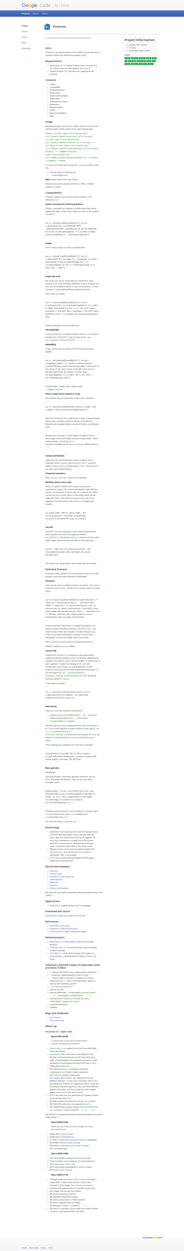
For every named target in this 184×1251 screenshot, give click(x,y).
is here (93, 1063)
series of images (85, 1167)
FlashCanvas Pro (57, 931)
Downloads (26, 48)
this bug (83, 975)
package (57, 126)
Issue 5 (87, 68)
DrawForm (54, 906)
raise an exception (87, 1101)
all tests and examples (59, 888)
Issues (24, 37)
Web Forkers (55, 942)
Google (24, 1248)
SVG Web (54, 953)
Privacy (43, 1248)
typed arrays (79, 1140)
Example (57, 187)
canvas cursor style (67, 1164)
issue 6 (87, 1104)
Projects (26, 13)
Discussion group (57, 1020)
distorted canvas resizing (69, 1143)
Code (44, 5)
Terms (50, 1248)
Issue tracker (55, 1017)
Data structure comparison (82, 1185)
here (77, 325)
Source (25, 31)
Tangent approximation (62, 1078)
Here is (63, 855)
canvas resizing (65, 1170)
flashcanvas (73, 929)
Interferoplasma (56, 879)
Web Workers (70, 942)
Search (36, 13)
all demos (54, 885)
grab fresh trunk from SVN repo (72, 916)
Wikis (24, 43)
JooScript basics (57, 947)
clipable (74, 179)
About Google (33, 1248)
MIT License (142, 45)
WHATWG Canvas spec (60, 926)
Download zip (50, 916)
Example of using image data (62, 877)
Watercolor (54, 882)
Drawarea (53, 871)
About (44, 13)
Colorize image (56, 874)
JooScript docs (70, 822)
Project (25, 26)
